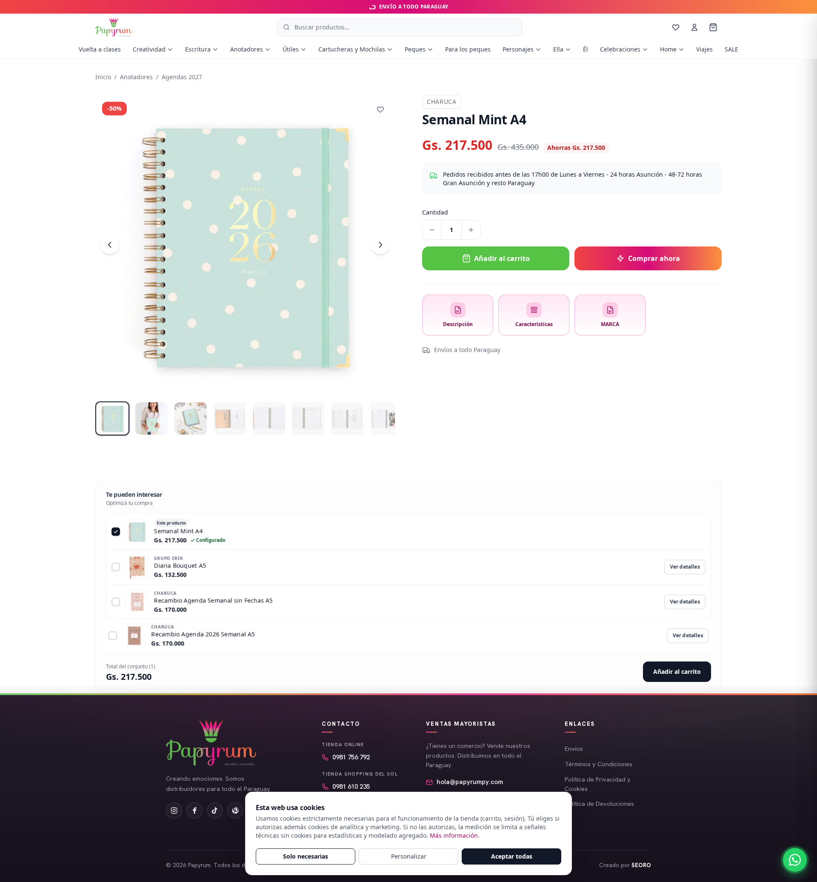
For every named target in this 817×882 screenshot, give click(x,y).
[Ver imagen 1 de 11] (112, 418)
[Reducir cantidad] (432, 229)
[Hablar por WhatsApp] (795, 860)
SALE (731, 49)
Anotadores (246, 49)
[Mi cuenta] (694, 27)
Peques (415, 49)
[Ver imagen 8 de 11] (386, 418)
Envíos (574, 749)
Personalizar (408, 856)
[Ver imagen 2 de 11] (151, 418)
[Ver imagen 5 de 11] (269, 418)
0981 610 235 (351, 786)
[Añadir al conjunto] (115, 567)
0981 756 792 (351, 757)
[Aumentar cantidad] (471, 229)
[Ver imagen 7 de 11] (347, 418)
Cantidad (435, 212)
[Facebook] (194, 810)
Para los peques (468, 49)
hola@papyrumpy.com (470, 782)
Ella (558, 49)
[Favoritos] (675, 27)
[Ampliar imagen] (245, 245)
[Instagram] (174, 810)
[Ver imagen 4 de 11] (230, 418)
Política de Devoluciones (599, 803)
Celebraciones (620, 49)
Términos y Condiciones (598, 764)
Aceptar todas (511, 856)
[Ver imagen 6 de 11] (308, 418)
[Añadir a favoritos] (380, 109)
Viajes (704, 49)
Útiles (291, 49)
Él (585, 49)
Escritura (198, 49)
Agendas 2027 (182, 77)
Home (668, 49)
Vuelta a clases (100, 49)
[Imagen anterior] (109, 244)
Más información (454, 835)
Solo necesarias (305, 856)
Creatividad (149, 49)
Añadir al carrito (677, 671)
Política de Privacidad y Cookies (598, 784)
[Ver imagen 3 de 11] (191, 418)
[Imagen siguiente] (380, 244)
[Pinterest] (235, 810)
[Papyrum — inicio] (113, 27)
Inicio (103, 77)
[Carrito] (713, 27)
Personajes (518, 49)
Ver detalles (685, 566)
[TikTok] (215, 810)
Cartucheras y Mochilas (351, 49)
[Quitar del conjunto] (114, 531)
